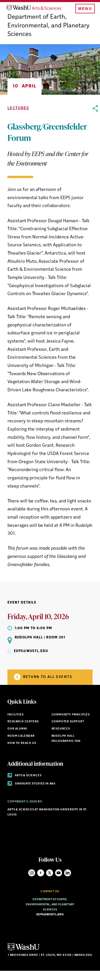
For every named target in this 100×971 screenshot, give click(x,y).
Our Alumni (17, 728)
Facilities (15, 714)
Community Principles (71, 714)
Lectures (18, 108)
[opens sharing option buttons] (95, 337)
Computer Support (68, 721)
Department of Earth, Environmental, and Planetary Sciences (48, 25)
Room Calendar (21, 736)
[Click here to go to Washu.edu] (23, 950)
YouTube (58, 872)
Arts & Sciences (27, 775)
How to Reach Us (21, 743)
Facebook (40, 872)
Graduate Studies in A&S (34, 783)
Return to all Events (47, 677)
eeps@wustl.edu (50, 914)
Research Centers (22, 721)
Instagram (31, 872)
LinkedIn (67, 872)
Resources (61, 728)
